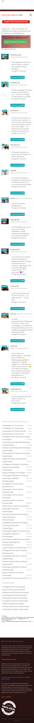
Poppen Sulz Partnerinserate (18, 57)
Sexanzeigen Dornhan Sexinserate (17, 578)
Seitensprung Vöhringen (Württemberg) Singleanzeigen (17, 449)
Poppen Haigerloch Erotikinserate (17, 548)
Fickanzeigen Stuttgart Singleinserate (15, 609)
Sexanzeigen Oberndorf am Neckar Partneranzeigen (17, 568)
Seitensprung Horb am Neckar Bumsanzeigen (17, 501)
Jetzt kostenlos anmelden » (15, 42)
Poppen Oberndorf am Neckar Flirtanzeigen (17, 573)
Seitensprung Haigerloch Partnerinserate (17, 543)
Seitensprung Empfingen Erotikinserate (17, 468)
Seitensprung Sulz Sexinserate (17, 434)
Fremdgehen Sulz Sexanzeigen (17, 428)
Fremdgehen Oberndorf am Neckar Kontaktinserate (17, 551)
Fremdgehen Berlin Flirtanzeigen (14, 587)
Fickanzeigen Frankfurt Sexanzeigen (15, 598)
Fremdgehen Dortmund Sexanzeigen (15, 601)
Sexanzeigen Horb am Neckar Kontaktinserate (17, 490)
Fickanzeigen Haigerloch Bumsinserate (17, 531)
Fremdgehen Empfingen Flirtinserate (17, 464)
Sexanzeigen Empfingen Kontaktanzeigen (17, 479)
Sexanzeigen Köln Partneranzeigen (14, 595)
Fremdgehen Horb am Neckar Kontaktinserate (17, 485)
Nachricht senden (17, 77)
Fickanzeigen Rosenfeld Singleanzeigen (17, 526)
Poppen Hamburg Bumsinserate (13, 590)
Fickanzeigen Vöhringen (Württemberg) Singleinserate (17, 454)
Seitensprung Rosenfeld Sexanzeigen (17, 514)
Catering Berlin (24, 719)
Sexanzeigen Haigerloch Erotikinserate (17, 539)
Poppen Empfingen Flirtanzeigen (17, 473)
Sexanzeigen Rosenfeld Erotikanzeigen (17, 510)
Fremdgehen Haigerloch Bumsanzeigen (17, 535)
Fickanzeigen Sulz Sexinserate (17, 425)
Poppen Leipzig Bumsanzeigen (13, 604)
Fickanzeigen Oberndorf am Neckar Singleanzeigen (17, 557)
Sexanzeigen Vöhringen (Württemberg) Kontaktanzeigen (17, 443)
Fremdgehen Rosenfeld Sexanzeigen (17, 523)
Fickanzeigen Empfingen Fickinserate (17, 475)
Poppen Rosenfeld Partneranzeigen (17, 518)
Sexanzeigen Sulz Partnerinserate (17, 431)
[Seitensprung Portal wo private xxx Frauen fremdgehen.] (12, 15)
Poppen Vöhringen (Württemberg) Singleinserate (17, 460)
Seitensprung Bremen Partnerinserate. (15, 606)
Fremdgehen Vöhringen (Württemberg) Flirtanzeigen (17, 438)
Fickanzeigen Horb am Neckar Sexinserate (17, 496)
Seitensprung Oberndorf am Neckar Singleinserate (17, 562)
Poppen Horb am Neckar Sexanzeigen (17, 506)
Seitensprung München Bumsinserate (15, 592)
